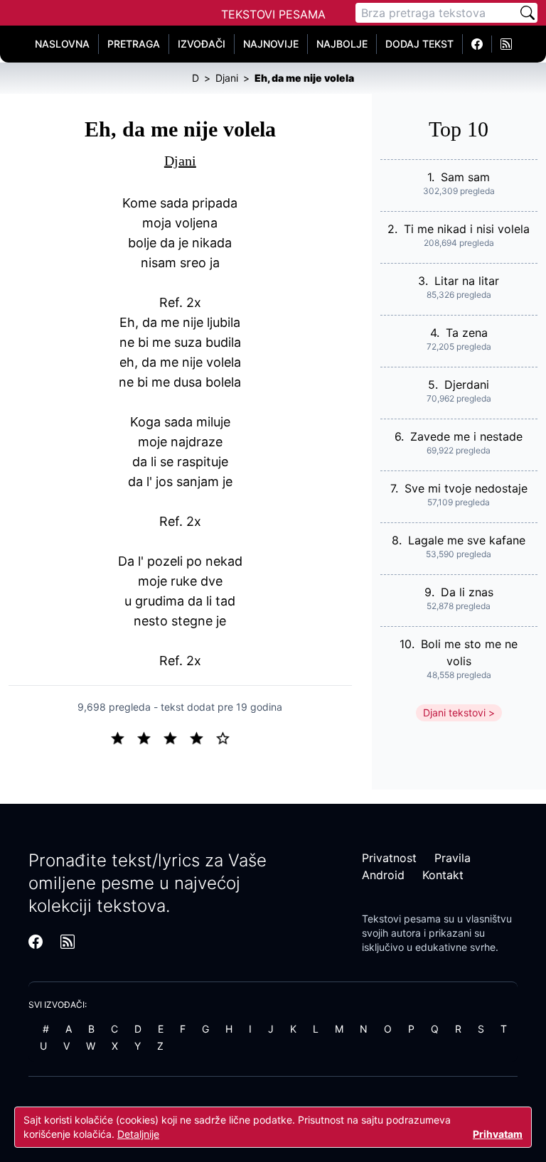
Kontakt (443, 875)
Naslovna (62, 44)
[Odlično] (226, 737)
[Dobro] (202, 737)
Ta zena (467, 333)
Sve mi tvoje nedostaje (466, 488)
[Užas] (123, 737)
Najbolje (342, 44)
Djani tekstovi (454, 712)
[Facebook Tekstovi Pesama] (477, 44)
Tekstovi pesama (401, 919)
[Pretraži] (527, 13)
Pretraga (133, 44)
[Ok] (176, 737)
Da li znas (467, 592)
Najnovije (271, 44)
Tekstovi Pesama (273, 14)
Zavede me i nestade (466, 436)
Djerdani (466, 384)
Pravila (452, 858)
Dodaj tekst (419, 44)
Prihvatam (498, 1134)
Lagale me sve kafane (466, 540)
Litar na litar (466, 281)
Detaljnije (138, 1134)
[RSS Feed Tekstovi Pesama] (506, 44)
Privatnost (389, 858)
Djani (180, 160)
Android (383, 875)
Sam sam (465, 177)
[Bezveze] (149, 737)
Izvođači (201, 44)
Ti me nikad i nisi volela (467, 229)
